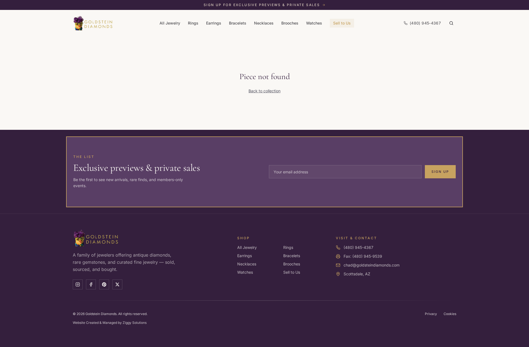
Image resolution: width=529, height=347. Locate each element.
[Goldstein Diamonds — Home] (93, 23)
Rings (193, 23)
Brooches (289, 23)
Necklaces (264, 23)
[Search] (451, 23)
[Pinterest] (104, 284)
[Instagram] (78, 284)
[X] (117, 284)
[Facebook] (91, 284)
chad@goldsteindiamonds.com (372, 265)
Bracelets (237, 23)
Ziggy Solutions (135, 323)
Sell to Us (342, 23)
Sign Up (440, 172)
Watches (314, 23)
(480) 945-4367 (358, 247)
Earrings (213, 23)
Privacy (431, 314)
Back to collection (264, 90)
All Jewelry (170, 23)
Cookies (450, 314)
